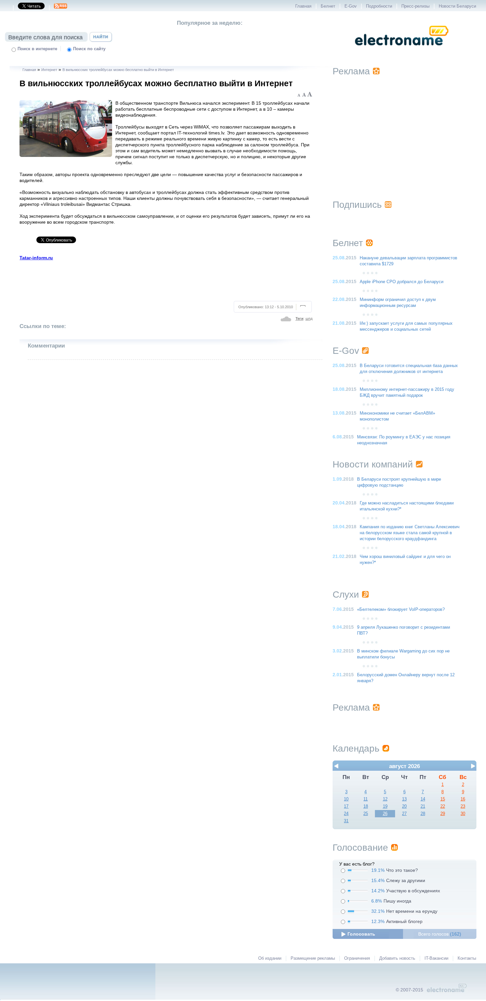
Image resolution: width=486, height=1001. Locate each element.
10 (346, 799)
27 (404, 813)
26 (385, 813)
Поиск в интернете (37, 49)
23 (463, 806)
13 (404, 799)
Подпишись (357, 205)
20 (404, 806)
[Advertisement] (166, 280)
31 (346, 821)
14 (423, 799)
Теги (300, 318)
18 (365, 806)
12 (385, 799)
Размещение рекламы (313, 958)
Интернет (49, 70)
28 (423, 813)
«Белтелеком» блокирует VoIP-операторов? (401, 609)
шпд (308, 318)
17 (346, 806)
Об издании (269, 958)
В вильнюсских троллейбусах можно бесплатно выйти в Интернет (118, 70)
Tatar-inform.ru (36, 257)
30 (463, 813)
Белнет (328, 6)
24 (346, 813)
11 (365, 799)
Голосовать (361, 934)
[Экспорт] (60, 8)
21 (423, 806)
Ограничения (357, 958)
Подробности (379, 6)
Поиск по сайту (89, 49)
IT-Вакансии (436, 958)
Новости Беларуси (457, 6)
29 (442, 813)
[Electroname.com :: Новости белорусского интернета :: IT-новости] (402, 50)
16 (463, 799)
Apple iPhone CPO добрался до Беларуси (401, 281)
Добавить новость (397, 958)
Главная (303, 6)
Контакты (467, 958)
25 (365, 813)
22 (442, 806)
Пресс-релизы (415, 6)
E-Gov (350, 6)
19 (385, 806)
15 (442, 799)
